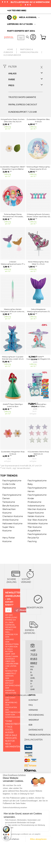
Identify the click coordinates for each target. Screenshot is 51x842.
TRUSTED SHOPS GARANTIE (22, 97)
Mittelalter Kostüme (38, 523)
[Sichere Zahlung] (15, 573)
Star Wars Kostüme (37, 520)
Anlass (12, 73)
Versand (33, 710)
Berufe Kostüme (10, 505)
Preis (11, 85)
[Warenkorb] (43, 37)
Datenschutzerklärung (17, 695)
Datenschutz (36, 729)
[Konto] (33, 38)
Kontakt (33, 700)
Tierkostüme (8, 502)
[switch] (6, 837)
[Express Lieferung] (33, 624)
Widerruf (34, 720)
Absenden (23, 610)
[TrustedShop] (12, 17)
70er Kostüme (35, 527)
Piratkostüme (34, 502)
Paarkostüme (9, 488)
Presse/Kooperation (39, 734)
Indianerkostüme (36, 505)
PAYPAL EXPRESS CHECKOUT (22, 104)
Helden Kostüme (36, 516)
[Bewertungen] (38, 599)
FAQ (31, 705)
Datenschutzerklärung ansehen (15, 808)
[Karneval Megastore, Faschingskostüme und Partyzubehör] (8, 37)
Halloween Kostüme (12, 523)
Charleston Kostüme (12, 516)
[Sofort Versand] (30, 573)
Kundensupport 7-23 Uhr (22, 112)
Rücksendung (36, 715)
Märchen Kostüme (37, 509)
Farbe (11, 79)
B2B (30, 725)
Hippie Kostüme (36, 512)
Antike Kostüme (10, 520)
